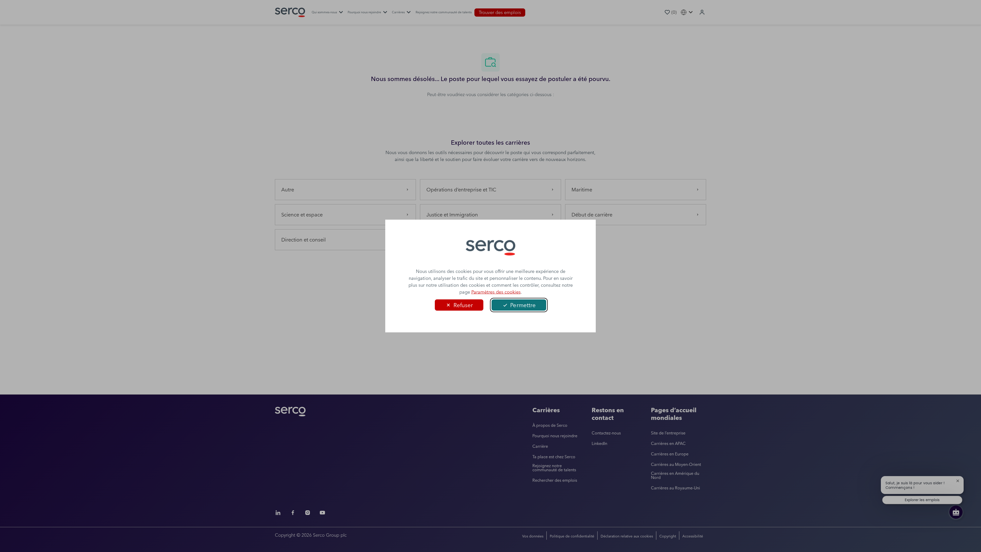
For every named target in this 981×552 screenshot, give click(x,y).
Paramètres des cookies (496, 292)
